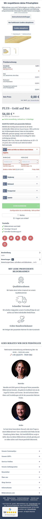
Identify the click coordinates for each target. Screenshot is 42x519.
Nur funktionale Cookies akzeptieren (21, 22)
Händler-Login (35, 498)
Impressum (16, 34)
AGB (4, 498)
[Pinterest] (17, 238)
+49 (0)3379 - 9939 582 (22, 355)
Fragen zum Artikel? (22, 218)
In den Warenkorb (19, 206)
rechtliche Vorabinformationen (20, 500)
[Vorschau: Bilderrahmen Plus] (6, 51)
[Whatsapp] (24, 238)
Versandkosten (33, 504)
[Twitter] (11, 238)
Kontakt (7, 500)
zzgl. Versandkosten (33, 100)
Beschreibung (6, 252)
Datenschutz (33, 500)
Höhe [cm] (29, 160)
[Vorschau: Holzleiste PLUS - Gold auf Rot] (15, 51)
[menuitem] (4, 498)
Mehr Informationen (21, 12)
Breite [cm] (11, 160)
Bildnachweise (11, 498)
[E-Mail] (30, 238)
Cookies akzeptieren (21, 28)
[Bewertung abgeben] (21, 111)
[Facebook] (4, 238)
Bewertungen (5, 259)
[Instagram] (4, 244)
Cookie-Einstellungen (23, 498)
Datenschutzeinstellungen (21, 17)
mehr (3, 255)
